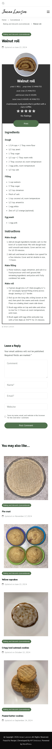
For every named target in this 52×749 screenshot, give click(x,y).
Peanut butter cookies (12, 715)
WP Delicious (35, 740)
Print (26, 123)
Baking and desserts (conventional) (16, 34)
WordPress (27, 744)
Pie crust (6, 511)
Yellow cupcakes (10, 579)
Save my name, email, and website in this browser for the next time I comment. (26, 416)
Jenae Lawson (25, 737)
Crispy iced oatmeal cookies (15, 647)
